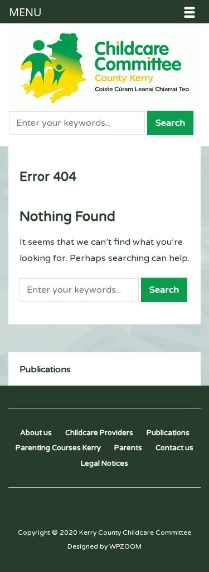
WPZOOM (125, 546)
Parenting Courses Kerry (58, 447)
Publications (45, 369)
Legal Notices (104, 463)
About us (36, 432)
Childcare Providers (99, 432)
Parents (128, 447)
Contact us (174, 447)
